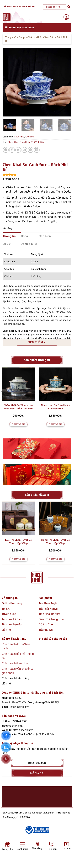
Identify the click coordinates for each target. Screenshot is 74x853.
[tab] (12, 236)
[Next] (66, 82)
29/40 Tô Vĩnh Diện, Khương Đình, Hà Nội (35, 702)
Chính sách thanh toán (15, 663)
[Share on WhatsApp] (6, 150)
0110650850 (15, 697)
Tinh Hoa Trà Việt (49, 613)
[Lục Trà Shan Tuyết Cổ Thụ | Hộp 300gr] (18, 519)
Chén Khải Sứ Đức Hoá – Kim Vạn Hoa (55, 407)
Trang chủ (10, 37)
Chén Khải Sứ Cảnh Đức (31, 142)
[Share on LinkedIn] (37, 150)
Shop (22, 37)
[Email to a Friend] (24, 150)
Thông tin (9, 236)
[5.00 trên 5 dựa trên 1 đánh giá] (37, 174)
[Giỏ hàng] (19, 847)
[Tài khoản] (66, 17)
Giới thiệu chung (12, 603)
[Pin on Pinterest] (30, 150)
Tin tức (6, 608)
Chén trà (29, 136)
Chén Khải (13, 142)
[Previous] (8, 82)
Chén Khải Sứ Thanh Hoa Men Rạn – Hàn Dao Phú (18, 407)
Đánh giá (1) (29, 243)
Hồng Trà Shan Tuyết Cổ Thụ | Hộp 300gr (55, 541)
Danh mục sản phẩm (21, 27)
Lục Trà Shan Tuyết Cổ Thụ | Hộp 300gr (18, 541)
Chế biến (45, 236)
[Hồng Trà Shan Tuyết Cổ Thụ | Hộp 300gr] (55, 519)
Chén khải (19, 136)
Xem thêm (35, 342)
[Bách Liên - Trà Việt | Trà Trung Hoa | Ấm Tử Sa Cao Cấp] (7, 17)
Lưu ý (7, 243)
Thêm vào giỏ (18, 424)
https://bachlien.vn (23, 729)
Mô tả (24, 236)
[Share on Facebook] (12, 150)
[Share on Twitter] (18, 150)
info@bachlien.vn (19, 706)
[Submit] (68, 7)
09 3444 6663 (19, 721)
